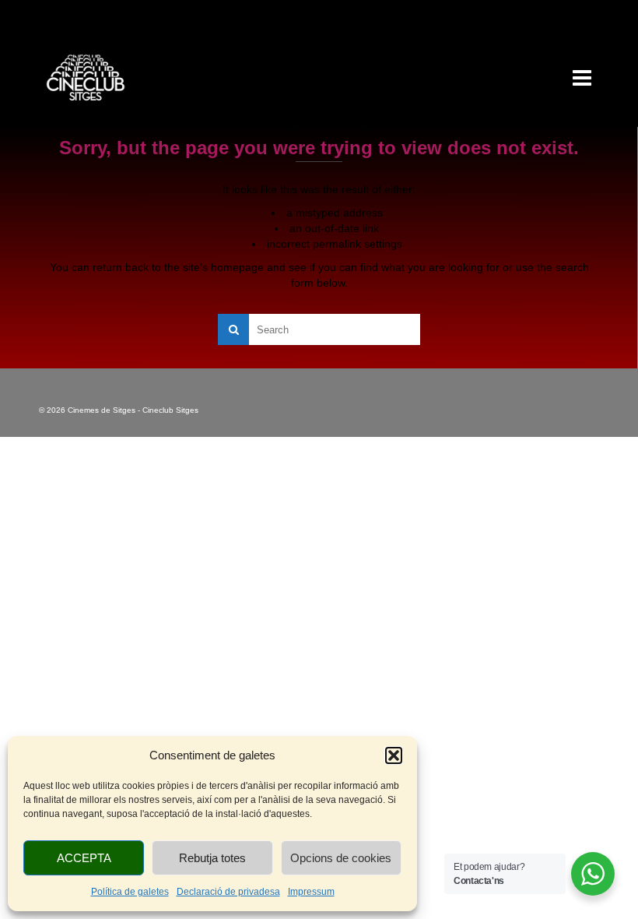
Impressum (311, 891)
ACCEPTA (84, 857)
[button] (393, 755)
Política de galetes (130, 891)
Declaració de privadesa (228, 891)
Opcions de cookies (340, 857)
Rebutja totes (212, 857)
